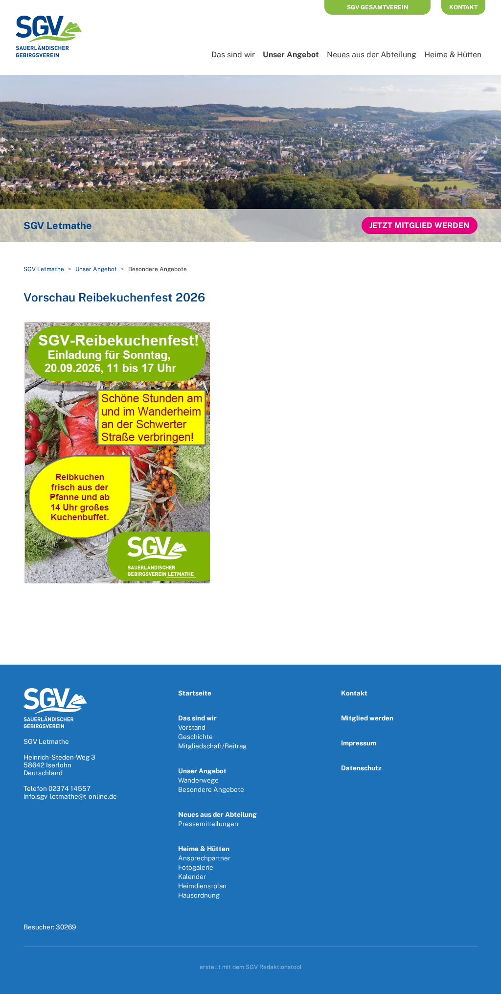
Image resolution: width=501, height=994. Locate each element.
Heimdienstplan (202, 886)
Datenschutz (361, 768)
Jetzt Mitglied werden (419, 225)
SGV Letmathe (43, 269)
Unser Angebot (291, 54)
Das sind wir (233, 54)
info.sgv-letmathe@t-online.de (70, 796)
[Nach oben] (483, 983)
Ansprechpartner (204, 858)
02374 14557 (69, 788)
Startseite (194, 693)
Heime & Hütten (452, 54)
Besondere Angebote (211, 789)
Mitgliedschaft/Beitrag (212, 746)
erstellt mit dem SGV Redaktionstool (251, 967)
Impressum (358, 743)
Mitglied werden (367, 718)
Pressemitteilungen (208, 824)
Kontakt (463, 7)
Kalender (192, 876)
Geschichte (195, 736)
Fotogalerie (195, 867)
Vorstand (191, 727)
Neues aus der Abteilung (371, 54)
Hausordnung (199, 895)
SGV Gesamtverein (377, 7)
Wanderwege (198, 780)
